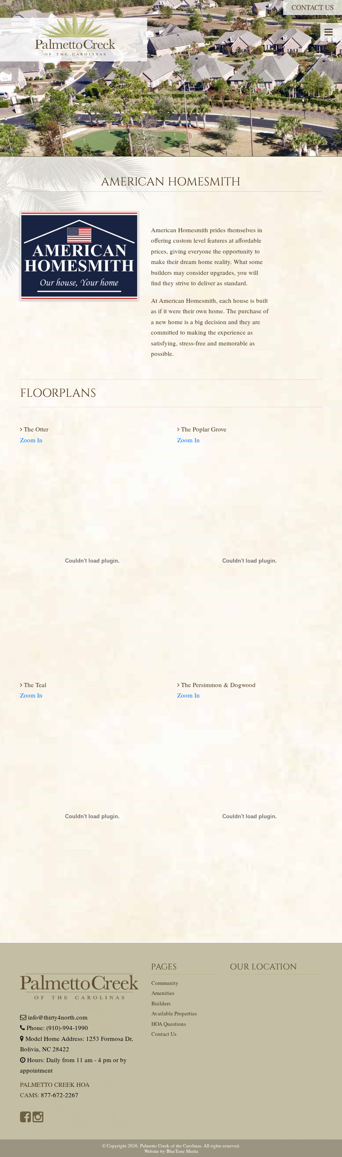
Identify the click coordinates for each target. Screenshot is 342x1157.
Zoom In (31, 440)
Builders (161, 1003)
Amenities (162, 993)
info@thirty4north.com (57, 1017)
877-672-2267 (59, 1095)
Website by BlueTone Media (171, 1151)
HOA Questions (168, 1024)
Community (165, 983)
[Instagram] (38, 1116)
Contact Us (313, 7)
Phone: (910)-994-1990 (56, 1027)
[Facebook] (25, 1116)
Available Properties (174, 1013)
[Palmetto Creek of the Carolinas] (73, 35)
